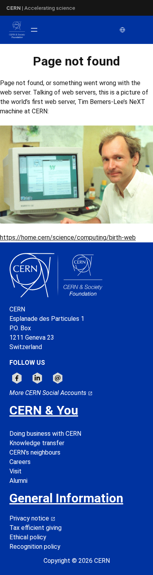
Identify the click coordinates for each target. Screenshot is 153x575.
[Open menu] (34, 30)
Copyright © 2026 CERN (77, 560)
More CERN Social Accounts (48, 393)
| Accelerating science (40, 8)
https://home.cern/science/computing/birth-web (68, 237)
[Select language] (123, 29)
